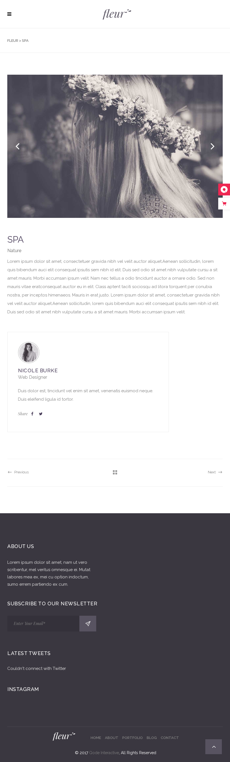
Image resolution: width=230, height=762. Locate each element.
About (111, 738)
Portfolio (132, 738)
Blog (152, 738)
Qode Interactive (104, 752)
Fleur (12, 40)
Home (96, 738)
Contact (170, 738)
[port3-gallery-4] (115, 146)
